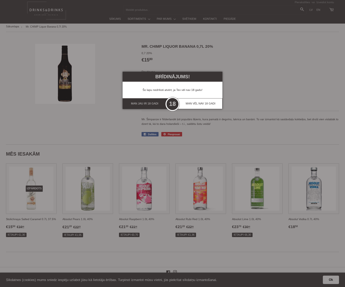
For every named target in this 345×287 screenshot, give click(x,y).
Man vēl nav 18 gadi (200, 103)
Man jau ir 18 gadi (144, 103)
